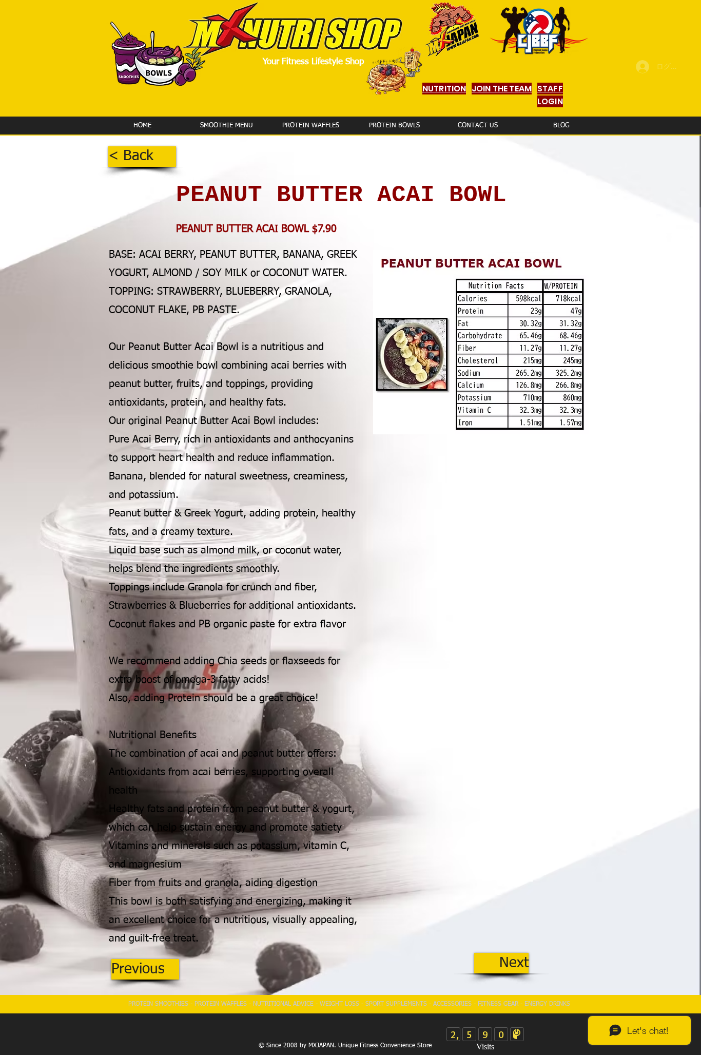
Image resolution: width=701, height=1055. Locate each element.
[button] (142, 156)
